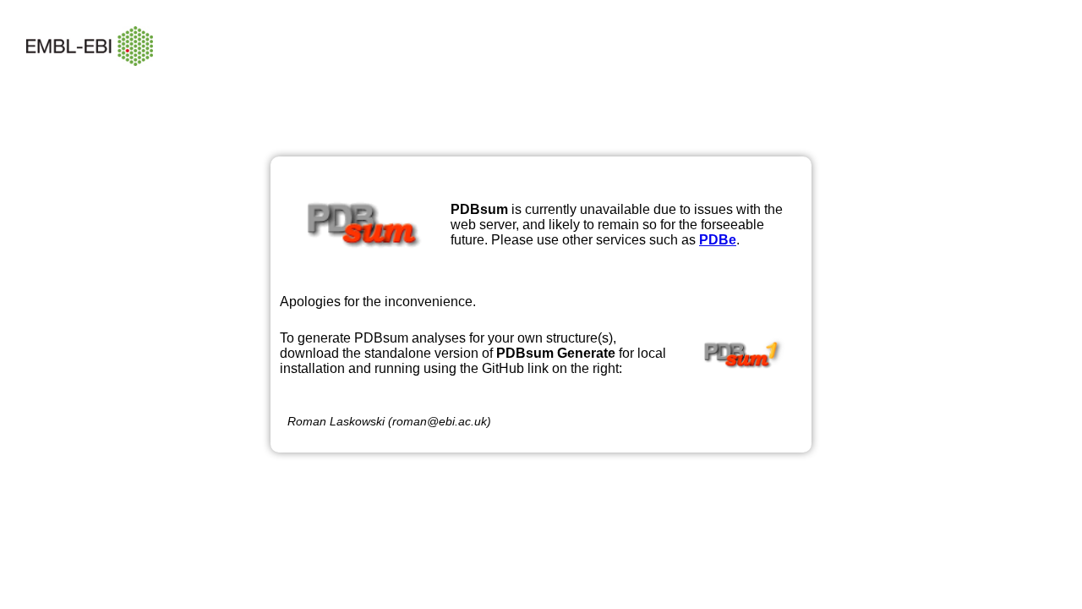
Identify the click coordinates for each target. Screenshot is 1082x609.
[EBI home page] (89, 78)
